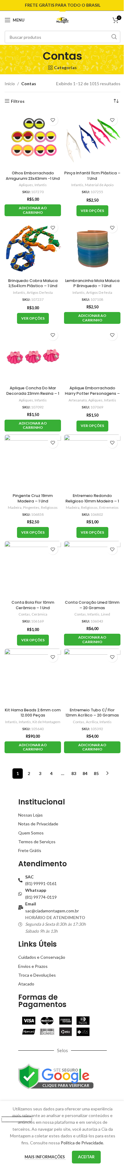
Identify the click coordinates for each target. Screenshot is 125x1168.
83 (73, 773)
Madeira (15, 507)
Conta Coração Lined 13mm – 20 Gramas (92, 605)
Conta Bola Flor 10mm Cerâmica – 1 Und (33, 605)
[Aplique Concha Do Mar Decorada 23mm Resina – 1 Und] (33, 355)
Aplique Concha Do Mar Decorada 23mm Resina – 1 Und (32, 393)
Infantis (41, 185)
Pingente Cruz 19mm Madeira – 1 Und (33, 498)
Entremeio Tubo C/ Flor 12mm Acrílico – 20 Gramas (92, 712)
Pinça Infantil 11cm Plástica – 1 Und (92, 175)
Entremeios (109, 507)
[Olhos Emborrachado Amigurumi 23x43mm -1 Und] (33, 140)
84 (85, 773)
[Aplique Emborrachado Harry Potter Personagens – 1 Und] (92, 355)
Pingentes (31, 507)
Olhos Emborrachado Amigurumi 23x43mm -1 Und (33, 175)
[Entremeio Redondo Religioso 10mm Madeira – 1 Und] (92, 463)
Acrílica (92, 722)
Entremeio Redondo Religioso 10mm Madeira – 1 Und (92, 501)
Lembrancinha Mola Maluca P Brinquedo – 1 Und (92, 283)
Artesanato (78, 400)
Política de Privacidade (82, 1142)
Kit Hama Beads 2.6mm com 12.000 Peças (33, 712)
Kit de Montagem (46, 722)
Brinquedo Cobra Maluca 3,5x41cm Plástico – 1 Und (33, 283)
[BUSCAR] (114, 37)
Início (10, 83)
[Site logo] (62, 19)
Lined (105, 614)
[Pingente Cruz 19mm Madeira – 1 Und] (33, 463)
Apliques (26, 185)
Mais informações (45, 1156)
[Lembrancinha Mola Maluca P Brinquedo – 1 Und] (92, 247)
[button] (33, 210)
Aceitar (86, 1156)
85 (96, 773)
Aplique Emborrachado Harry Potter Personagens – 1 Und (92, 393)
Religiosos (49, 507)
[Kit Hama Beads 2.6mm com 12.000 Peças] (33, 677)
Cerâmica (39, 614)
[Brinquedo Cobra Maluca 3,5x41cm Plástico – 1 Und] (33, 247)
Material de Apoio (99, 185)
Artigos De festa (40, 292)
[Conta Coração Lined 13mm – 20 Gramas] (92, 569)
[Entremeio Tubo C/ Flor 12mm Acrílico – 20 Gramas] (92, 677)
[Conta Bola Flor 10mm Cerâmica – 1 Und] (33, 569)
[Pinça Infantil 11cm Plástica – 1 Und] (92, 140)
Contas (24, 614)
